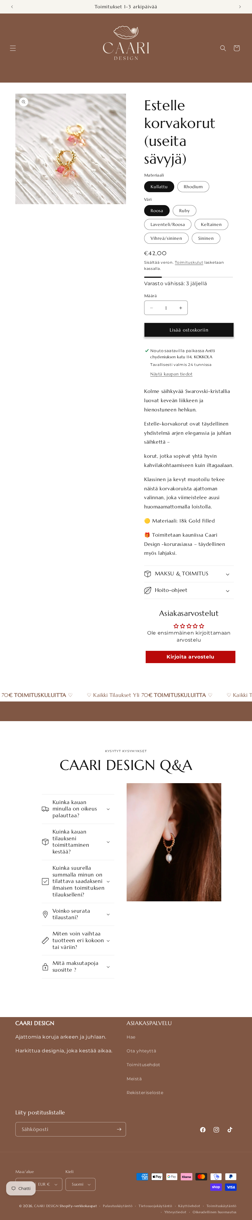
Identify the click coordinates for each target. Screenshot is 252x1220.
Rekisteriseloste (145, 1092)
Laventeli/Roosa (168, 224)
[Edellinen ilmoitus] (12, 7)
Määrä (150, 295)
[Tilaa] (119, 1129)
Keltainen (211, 224)
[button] (13, 48)
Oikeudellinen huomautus (215, 1212)
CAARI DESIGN (46, 1206)
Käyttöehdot (189, 1206)
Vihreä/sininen (166, 238)
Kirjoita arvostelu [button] (191, 657)
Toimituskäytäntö (222, 1206)
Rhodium (193, 186)
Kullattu (159, 186)
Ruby (184, 210)
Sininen (206, 238)
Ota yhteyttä (141, 1051)
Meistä (134, 1079)
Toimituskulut (189, 262)
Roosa (157, 210)
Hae (131, 1037)
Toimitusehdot (143, 1064)
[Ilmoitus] (240, 7)
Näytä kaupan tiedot (171, 374)
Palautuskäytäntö (117, 1206)
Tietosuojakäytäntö (155, 1206)
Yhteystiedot (175, 1212)
